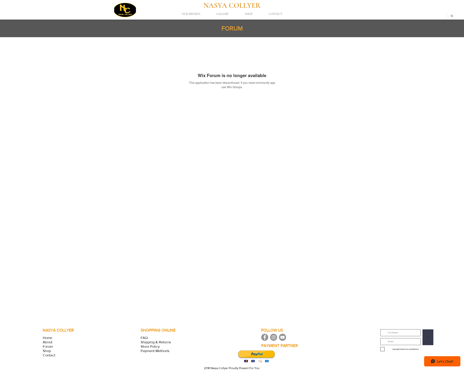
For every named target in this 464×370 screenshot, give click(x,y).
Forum (48, 346)
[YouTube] (282, 337)
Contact (49, 355)
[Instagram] (273, 337)
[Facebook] (264, 337)
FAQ (144, 338)
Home (47, 338)
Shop (47, 351)
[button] (450, 15)
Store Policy (150, 346)
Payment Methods (155, 351)
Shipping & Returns (156, 342)
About (47, 342)
